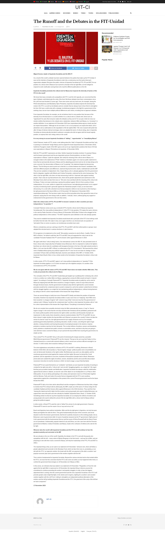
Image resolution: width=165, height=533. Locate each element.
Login (129, 1)
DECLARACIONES (101, 13)
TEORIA (90, 13)
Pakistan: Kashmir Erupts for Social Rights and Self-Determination (121, 38)
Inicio (46, 13)
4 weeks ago (118, 42)
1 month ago (118, 54)
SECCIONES (66, 13)
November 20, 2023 (47, 26)
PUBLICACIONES (114, 13)
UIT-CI (82, 7)
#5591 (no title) (38, 518)
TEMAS (83, 13)
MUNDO (75, 13)
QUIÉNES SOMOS (54, 13)
